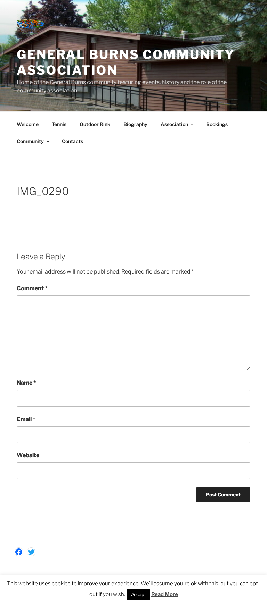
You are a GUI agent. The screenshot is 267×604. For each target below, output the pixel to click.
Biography (135, 124)
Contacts (72, 141)
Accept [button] (138, 594)
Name (26, 382)
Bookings (217, 124)
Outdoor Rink (95, 124)
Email (26, 419)
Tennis (59, 124)
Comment (32, 288)
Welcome (28, 124)
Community (30, 141)
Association (174, 124)
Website (28, 455)
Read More (164, 594)
